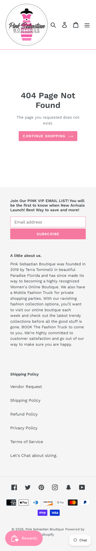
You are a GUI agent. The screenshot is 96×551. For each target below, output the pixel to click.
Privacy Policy (23, 427)
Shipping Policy (25, 400)
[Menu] (87, 24)
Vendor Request (26, 386)
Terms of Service (26, 441)
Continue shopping (44, 136)
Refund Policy (24, 414)
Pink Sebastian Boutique (44, 529)
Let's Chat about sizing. (33, 455)
